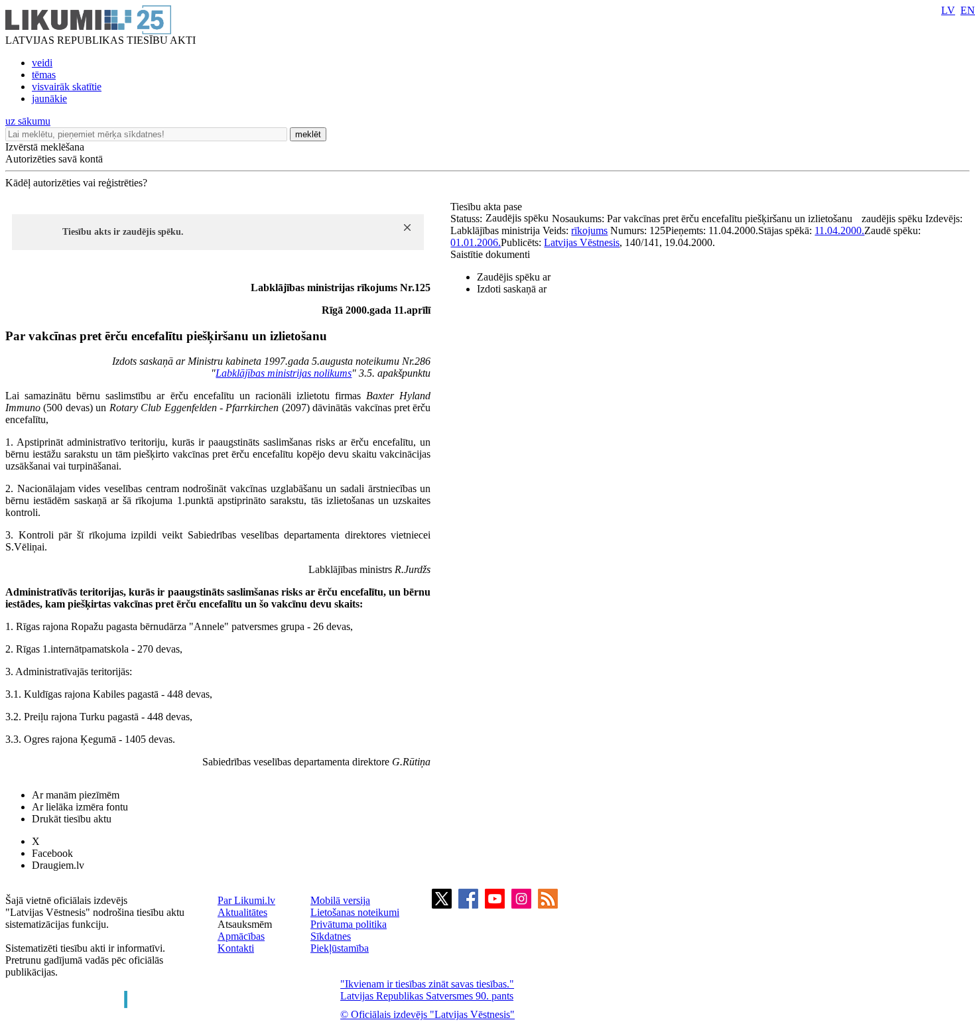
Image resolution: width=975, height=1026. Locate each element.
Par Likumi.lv (246, 900)
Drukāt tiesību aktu (71, 818)
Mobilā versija (340, 900)
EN (967, 10)
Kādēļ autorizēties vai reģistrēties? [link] (76, 182)
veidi (42, 62)
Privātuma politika (348, 924)
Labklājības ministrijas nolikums (284, 373)
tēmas (44, 74)
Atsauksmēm (245, 924)
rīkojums (589, 230)
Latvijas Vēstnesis (581, 242)
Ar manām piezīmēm (75, 795)
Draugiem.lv (58, 865)
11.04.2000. (839, 230)
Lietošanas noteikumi (354, 912)
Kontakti (236, 948)
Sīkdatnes (330, 936)
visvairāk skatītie (66, 86)
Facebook (52, 853)
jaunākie (49, 98)
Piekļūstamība (339, 948)
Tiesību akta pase (487, 206)
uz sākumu (27, 121)
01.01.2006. (475, 242)
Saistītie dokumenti (490, 254)
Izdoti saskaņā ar (512, 288)
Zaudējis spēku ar (514, 277)
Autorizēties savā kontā (54, 158)
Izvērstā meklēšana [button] (44, 147)
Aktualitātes (242, 912)
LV (948, 10)
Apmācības (241, 936)
